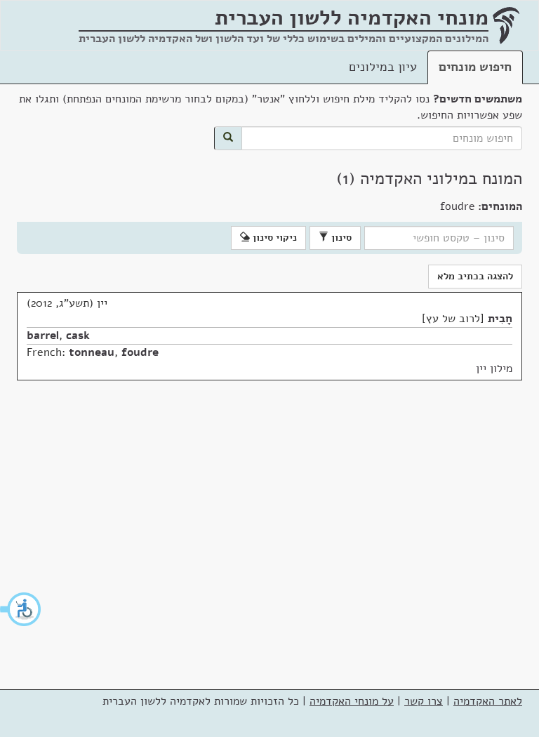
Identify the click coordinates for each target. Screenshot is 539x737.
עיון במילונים (383, 66)
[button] (21, 609)
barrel (43, 335)
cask (78, 335)
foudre (140, 352)
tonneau (91, 352)
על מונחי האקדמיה (352, 701)
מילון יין (494, 368)
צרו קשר (423, 701)
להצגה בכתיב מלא (475, 276)
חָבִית (500, 318)
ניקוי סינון (273, 237)
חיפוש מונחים (475, 66)
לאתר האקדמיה (487, 701)
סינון (340, 237)
